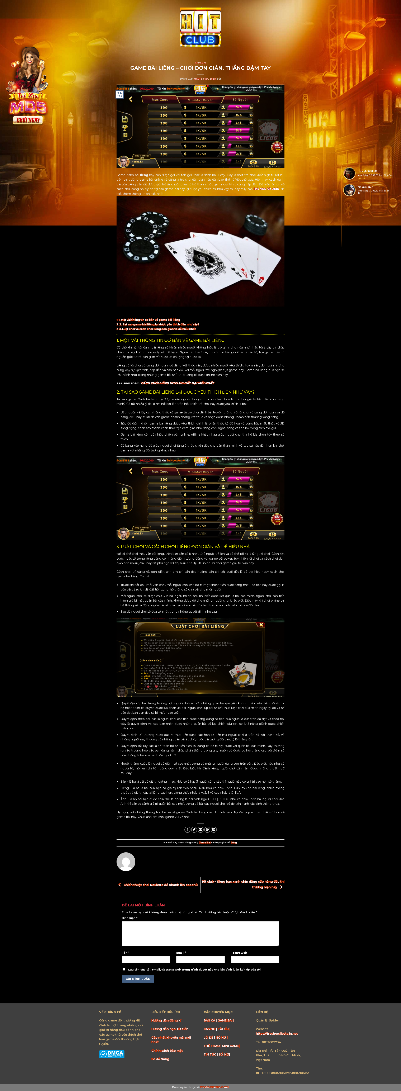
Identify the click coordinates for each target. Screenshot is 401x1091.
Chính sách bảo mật (167, 1051)
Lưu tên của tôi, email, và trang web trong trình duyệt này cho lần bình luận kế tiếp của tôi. (194, 969)
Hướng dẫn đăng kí (166, 1020)
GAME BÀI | (226, 1020)
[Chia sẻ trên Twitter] (194, 830)
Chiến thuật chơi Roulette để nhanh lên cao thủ (160, 885)
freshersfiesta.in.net (214, 1087)
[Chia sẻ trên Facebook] (187, 830)
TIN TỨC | (211, 1054)
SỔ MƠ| (224, 1054)
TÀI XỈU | (224, 1029)
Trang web (239, 952)
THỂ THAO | (213, 1046)
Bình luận (129, 918)
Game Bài (200, 62)
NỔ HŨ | (222, 1037)
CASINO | (211, 1029)
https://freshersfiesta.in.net (277, 1033)
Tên (125, 952)
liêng (234, 842)
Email (181, 952)
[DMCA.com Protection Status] (111, 1054)
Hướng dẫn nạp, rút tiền (169, 1029)
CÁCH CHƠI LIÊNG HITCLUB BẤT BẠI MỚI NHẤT (177, 383)
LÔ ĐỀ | (210, 1037)
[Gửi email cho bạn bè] (201, 830)
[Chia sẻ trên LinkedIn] (214, 830)
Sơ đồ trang (160, 1059)
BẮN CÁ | (211, 1020)
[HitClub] (200, 27)
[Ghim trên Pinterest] (207, 830)
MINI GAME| (231, 1046)
